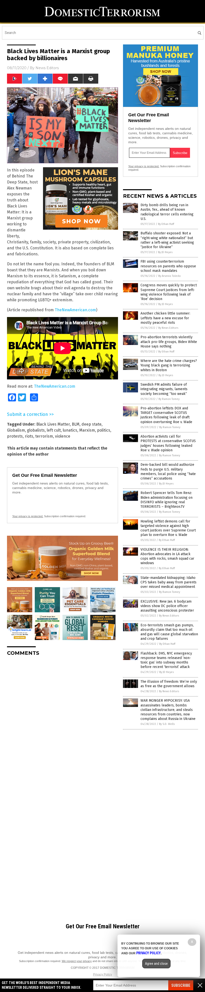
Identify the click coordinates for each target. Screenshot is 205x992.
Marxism (87, 430)
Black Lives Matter (53, 424)
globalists (36, 430)
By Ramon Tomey (169, 399)
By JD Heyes (165, 252)
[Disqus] (62, 722)
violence (62, 436)
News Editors (47, 68)
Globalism (16, 430)
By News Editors (168, 328)
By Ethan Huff (166, 224)
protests (15, 436)
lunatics (70, 430)
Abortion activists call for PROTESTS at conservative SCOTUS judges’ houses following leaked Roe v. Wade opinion (168, 443)
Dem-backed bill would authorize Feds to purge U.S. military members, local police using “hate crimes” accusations (168, 472)
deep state (92, 424)
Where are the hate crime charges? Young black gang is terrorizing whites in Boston (168, 365)
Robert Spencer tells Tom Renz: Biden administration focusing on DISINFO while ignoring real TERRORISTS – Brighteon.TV (166, 500)
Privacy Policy (102, 974)
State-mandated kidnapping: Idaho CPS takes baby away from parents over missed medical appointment (168, 582)
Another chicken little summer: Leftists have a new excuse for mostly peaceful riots (165, 318)
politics (103, 430)
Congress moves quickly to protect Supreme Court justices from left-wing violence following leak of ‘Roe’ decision (168, 292)
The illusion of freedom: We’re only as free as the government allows (168, 683)
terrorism (44, 436)
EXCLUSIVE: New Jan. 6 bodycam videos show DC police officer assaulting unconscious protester (167, 606)
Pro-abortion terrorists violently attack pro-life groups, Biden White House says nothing (168, 341)
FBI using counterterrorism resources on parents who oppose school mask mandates (168, 266)
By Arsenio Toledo (169, 276)
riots (29, 436)
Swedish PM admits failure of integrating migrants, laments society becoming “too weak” (164, 389)
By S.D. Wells (167, 724)
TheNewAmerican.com (75, 310)
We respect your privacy (77, 961)
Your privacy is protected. (27, 516)
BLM (76, 424)
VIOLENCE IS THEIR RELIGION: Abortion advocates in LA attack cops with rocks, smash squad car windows (167, 556)
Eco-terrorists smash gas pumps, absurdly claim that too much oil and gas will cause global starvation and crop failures (169, 632)
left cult (54, 430)
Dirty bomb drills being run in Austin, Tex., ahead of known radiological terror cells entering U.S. (167, 212)
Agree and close (156, 964)
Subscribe (180, 985)
